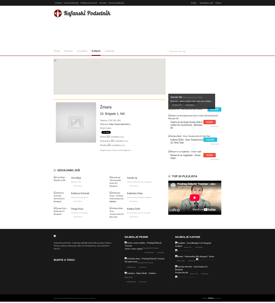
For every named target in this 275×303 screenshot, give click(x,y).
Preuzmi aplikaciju (117, 3)
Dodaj (194, 3)
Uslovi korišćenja (71, 3)
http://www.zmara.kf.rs (119, 124)
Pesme (68, 50)
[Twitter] (64, 268)
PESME (209, 122)
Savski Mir (186, 97)
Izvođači (82, 50)
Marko (211, 298)
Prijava (218, 3)
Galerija (109, 50)
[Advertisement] (166, 27)
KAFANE (214, 109)
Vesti (57, 50)
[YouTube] (71, 268)
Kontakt (103, 3)
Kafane (96, 50)
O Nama (58, 3)
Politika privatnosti (88, 3)
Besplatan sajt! (206, 3)
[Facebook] (56, 268)
